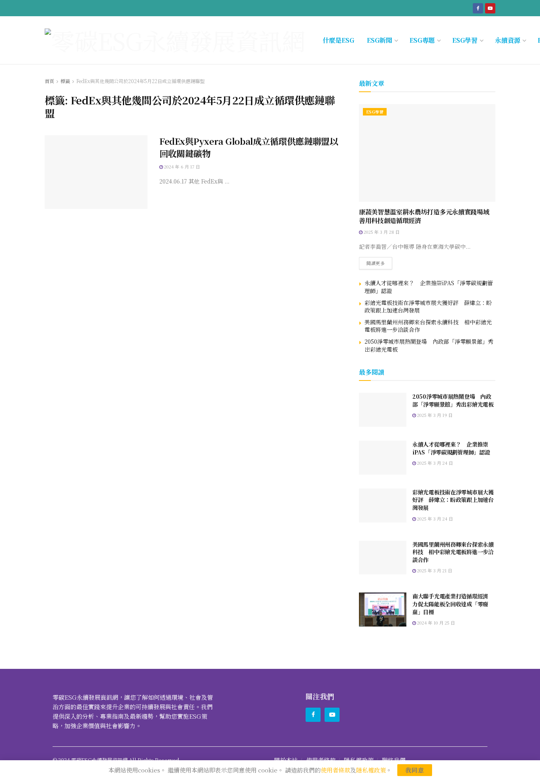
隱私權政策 (371, 770)
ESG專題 (422, 40)
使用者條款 (335, 770)
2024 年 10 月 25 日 (435, 622)
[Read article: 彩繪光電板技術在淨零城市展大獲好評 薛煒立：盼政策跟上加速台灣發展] (382, 505)
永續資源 (507, 40)
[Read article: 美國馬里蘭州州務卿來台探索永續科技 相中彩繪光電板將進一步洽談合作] (382, 558)
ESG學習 (465, 40)
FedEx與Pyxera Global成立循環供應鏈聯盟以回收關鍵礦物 (248, 147)
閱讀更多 (379, 261)
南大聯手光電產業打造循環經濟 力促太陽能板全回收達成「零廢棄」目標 (453, 603)
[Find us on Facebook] (478, 8)
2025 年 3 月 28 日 (381, 232)
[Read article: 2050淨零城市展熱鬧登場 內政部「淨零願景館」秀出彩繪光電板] (382, 410)
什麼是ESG (338, 40)
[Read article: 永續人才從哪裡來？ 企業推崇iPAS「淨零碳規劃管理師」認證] (382, 458)
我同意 (414, 770)
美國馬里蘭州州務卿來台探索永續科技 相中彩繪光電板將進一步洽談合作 (428, 326)
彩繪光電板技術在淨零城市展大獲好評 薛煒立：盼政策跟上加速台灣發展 (428, 306)
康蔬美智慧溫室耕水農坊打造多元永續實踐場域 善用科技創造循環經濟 (427, 216)
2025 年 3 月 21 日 (434, 570)
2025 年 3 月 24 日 (434, 463)
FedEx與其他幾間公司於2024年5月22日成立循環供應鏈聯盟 (140, 81)
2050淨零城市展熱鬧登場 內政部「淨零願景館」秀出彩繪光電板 (428, 345)
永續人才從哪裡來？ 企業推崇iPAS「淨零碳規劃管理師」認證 (428, 287)
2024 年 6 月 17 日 (181, 166)
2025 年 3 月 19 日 (434, 415)
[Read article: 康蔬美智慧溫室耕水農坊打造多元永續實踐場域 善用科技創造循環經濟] (427, 153)
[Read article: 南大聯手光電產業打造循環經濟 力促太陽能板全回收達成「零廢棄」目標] (382, 610)
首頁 (49, 81)
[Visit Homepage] (175, 40)
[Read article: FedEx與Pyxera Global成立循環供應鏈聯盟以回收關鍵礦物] (96, 172)
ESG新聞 (379, 40)
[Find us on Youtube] (490, 8)
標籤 (65, 81)
